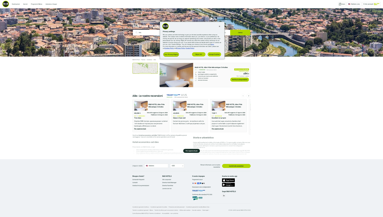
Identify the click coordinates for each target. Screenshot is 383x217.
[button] (150, 115)
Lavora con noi (166, 188)
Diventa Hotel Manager (169, 182)
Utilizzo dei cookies (184, 210)
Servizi (25, 4)
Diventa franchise (167, 185)
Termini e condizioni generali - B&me (142, 210)
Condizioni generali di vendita (159, 207)
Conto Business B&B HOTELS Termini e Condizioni (146, 213)
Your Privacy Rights (171, 54)
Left (162, 75)
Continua (249, 96)
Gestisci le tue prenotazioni (140, 185)
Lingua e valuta (137, 166)
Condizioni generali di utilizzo (140, 207)
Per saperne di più (140, 129)
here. (212, 44)
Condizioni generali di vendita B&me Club (197, 207)
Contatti (135, 182)
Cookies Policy (169, 48)
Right (191, 75)
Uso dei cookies (196, 210)
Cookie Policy (190, 48)
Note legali (205, 210)
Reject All (198, 54)
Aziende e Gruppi (51, 4)
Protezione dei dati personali (177, 207)
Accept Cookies (214, 54)
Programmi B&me (36, 4)
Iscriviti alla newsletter (236, 166)
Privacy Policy (180, 48)
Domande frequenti (138, 179)
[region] (192, 40)
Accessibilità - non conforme (170, 213)
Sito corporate (166, 179)
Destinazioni (16, 4)
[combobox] (150, 33)
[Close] (219, 26)
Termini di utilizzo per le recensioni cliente (166, 210)
